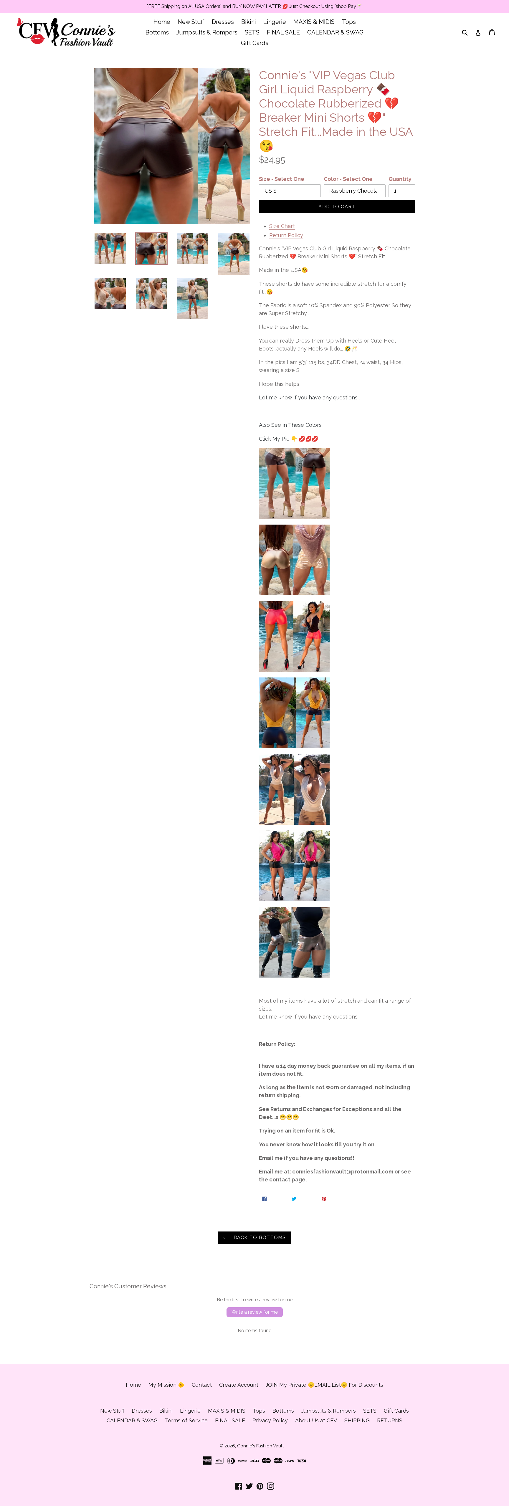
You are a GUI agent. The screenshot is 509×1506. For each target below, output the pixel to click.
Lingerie (274, 21)
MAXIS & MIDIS (314, 21)
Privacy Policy (270, 1420)
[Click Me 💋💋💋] (294, 483)
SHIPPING (357, 1420)
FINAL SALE (283, 32)
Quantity (400, 179)
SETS (252, 32)
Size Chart (282, 226)
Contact (202, 1385)
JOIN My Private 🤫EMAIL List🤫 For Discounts (324, 1385)
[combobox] (468, 32)
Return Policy (286, 235)
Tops (349, 21)
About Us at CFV (316, 1420)
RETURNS (389, 1420)
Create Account (238, 1385)
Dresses (223, 21)
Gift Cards (254, 43)
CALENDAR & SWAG (335, 32)
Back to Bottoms (259, 1237)
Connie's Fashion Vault (260, 1446)
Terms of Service (186, 1420)
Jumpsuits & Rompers (206, 32)
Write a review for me (255, 1312)
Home (161, 21)
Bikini (248, 21)
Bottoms (157, 32)
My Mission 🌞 (166, 1385)
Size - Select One (281, 179)
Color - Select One (348, 179)
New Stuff (191, 21)
